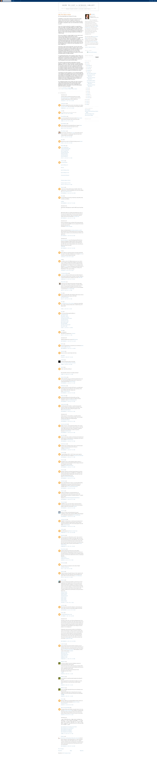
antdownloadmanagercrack (72, 399)
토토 (62, 683)
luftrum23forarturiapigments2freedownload (72, 497)
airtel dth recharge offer (65, 152)
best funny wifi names (68, 226)
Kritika (62, 343)
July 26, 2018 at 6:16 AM (66, 184)
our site (81, 253)
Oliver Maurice (63, 131)
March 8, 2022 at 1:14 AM (67, 684)
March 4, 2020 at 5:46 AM (67, 357)
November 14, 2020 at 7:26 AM (68, 449)
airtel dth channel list (64, 155)
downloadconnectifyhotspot (78, 455)
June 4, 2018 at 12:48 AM (66, 142)
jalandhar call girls (64, 593)
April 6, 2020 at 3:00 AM (66, 364)
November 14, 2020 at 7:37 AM (68, 457)
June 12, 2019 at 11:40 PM (67, 327)
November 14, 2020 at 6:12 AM (68, 411)
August (88, 71)
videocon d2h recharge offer (65, 148)
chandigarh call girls (64, 595)
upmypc (62, 612)
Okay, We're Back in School (91, 73)
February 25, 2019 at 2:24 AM (68, 279)
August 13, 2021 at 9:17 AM (67, 602)
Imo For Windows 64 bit (65, 170)
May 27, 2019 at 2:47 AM (66, 298)
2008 (87, 104)
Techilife (62, 359)
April (88, 92)
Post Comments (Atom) (66, 753)
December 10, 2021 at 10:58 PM (68, 641)
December (89, 65)
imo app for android (64, 106)
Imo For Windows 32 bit (65, 172)
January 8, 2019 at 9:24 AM (67, 270)
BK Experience (75, 339)
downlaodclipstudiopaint (66, 409)
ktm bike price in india (65, 320)
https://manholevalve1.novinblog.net (67, 728)
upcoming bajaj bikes (64, 319)
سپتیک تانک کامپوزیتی (69, 638)
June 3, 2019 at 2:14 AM (66, 308)
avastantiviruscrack (66, 391)
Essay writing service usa (67, 191)
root (61, 110)
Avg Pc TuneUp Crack (64, 654)
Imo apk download (64, 162)
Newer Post (60, 750)
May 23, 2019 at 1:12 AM (66, 290)
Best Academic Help (70, 288)
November (89, 67)
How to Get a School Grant (78, 5)
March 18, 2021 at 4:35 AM (67, 560)
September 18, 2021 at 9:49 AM (68, 609)
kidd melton (63, 481)
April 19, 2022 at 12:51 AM (67, 733)
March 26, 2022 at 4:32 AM (67, 714)
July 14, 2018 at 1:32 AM (66, 157)
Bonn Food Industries (64, 240)
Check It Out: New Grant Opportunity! (91, 78)
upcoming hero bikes (64, 314)
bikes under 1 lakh (64, 326)
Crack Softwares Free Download (68, 649)
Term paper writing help (68, 710)
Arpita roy (62, 580)
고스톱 (62, 672)
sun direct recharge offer (65, 149)
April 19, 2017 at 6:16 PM (67, 113)
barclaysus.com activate (65, 567)
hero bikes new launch (64, 297)
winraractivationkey (66, 524)
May (88, 91)
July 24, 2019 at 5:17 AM (66, 335)
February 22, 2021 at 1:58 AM (68, 546)
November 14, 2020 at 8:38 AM (68, 507)
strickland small (63, 519)
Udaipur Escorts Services (65, 558)
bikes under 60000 (64, 323)
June (88, 89)
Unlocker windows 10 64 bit (65, 180)
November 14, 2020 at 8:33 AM (68, 499)
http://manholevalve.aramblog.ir (66, 730)
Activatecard (63, 562)
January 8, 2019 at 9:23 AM (67, 256)
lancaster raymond (64, 424)
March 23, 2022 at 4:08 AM (67, 704)
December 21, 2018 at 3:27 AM (68, 218)
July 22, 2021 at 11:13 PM (67, 577)
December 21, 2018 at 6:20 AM (68, 235)
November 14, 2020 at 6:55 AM (68, 432)
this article (73, 132)
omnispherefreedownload (69, 465)
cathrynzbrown (63, 103)
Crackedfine (71, 650)
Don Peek (93, 14)
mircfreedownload (68, 430)
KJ (61, 250)
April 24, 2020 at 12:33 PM (67, 374)
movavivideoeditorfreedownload (72, 486)
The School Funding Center (89, 113)
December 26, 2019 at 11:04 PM (68, 348)
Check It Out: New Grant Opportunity (91, 75)
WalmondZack (63, 281)
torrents (81, 141)
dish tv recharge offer (64, 151)
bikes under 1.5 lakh (64, 315)
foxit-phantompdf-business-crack (66, 614)
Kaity (62, 139)
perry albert (63, 435)
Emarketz (62, 736)
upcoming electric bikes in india (66, 318)
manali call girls (63, 598)
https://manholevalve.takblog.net (66, 729)
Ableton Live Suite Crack (73, 530)
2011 (87, 99)
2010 (87, 101)
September (89, 70)
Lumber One (63, 643)
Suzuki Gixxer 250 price (65, 317)
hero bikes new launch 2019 (65, 324)
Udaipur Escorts (63, 557)
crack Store (63, 605)
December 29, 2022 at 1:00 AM (68, 746)
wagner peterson (63, 404)
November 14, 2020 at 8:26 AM (68, 488)
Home (71, 750)
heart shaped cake (76, 216)
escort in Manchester (78, 575)
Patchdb (62, 367)
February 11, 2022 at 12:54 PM (68, 658)
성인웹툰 (62, 694)
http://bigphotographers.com (66, 97)
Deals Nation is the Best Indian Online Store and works (70, 738)
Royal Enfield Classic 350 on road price (67, 303)
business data (68, 346)
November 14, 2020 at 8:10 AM (68, 478)
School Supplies (87, 109)
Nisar (62, 293)
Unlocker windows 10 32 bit (65, 182)
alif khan (62, 529)
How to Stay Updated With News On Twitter (68, 362)
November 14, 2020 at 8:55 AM (68, 526)
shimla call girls (63, 599)
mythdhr (62, 201)
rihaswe (62, 698)
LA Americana (63, 274)
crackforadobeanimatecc (66, 419)
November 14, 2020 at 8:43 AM (68, 516)
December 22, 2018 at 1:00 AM (68, 248)
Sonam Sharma (63, 549)
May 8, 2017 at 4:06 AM (66, 128)
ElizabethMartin (63, 116)
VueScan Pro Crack (64, 655)
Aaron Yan (63, 510)
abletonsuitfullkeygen (76, 514)
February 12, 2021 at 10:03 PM (68, 532)
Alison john (63, 502)
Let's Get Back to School (91, 80)
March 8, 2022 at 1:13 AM (67, 673)
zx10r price (73, 333)
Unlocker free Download (65, 175)
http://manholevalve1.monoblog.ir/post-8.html (69, 726)
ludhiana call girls (64, 591)
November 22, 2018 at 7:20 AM (68, 203)
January (88, 97)
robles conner (63, 395)
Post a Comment (61, 748)
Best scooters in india (64, 322)
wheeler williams (64, 377)
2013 (87, 62)
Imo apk (62, 167)
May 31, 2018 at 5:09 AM (66, 136)
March (88, 94)
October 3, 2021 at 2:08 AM (67, 615)
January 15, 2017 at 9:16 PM (67, 100)
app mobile (63, 355)
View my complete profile (90, 47)
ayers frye (62, 452)
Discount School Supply (89, 115)
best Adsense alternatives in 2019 (76, 230)
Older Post (81, 750)
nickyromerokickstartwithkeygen (68, 476)
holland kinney (63, 385)
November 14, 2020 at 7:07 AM (68, 441)
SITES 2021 (63, 661)
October (88, 68)
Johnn (62, 195)
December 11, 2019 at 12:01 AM (68, 341)
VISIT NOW (63, 246)
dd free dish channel (64, 153)
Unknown (62, 160)
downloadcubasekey (69, 439)
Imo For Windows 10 (64, 164)
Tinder (81, 125)
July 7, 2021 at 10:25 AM (66, 568)
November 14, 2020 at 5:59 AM (68, 401)
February (88, 96)
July (88, 88)
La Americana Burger (64, 273)
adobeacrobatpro (72, 381)
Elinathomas (63, 535)
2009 (87, 102)
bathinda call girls (64, 600)
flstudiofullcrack (67, 448)
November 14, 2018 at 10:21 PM (68, 193)
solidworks (75, 506)
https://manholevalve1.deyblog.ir (66, 731)
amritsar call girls (64, 594)
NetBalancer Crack (64, 657)
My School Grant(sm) (94, 41)
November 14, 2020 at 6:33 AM (68, 421)
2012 (87, 64)
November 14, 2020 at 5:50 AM (68, 392)
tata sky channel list (64, 156)
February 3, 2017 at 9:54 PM (67, 108)
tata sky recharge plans (65, 147)
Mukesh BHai (63, 145)
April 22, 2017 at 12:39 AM (67, 120)
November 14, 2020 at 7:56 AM (68, 467)
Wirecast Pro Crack (64, 653)
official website (79, 118)
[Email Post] (72, 87)
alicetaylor (63, 351)
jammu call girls (63, 597)
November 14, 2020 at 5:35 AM (68, 382)
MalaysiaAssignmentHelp (65, 707)
